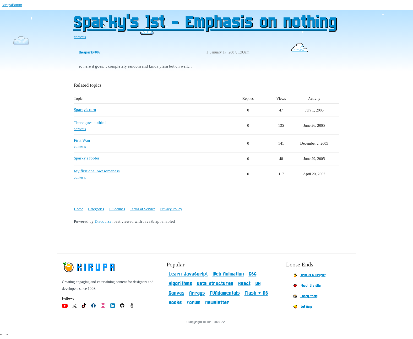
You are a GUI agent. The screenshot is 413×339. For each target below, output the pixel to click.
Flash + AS (256, 293)
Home (78, 209)
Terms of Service (142, 209)
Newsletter (217, 303)
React (244, 283)
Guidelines (117, 209)
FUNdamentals (225, 293)
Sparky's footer (86, 158)
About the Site (310, 286)
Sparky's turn (85, 109)
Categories (96, 209)
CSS (252, 274)
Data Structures (215, 283)
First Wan (82, 140)
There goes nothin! (90, 122)
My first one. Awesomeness (97, 171)
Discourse (103, 221)
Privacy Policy (171, 209)
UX (258, 283)
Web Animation (228, 274)
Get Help (306, 307)
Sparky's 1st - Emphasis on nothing (204, 22)
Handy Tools (308, 296)
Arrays (197, 293)
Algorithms (180, 283)
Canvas (176, 293)
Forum (193, 303)
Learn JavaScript (188, 274)
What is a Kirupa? (313, 275)
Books (175, 303)
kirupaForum (12, 5)
